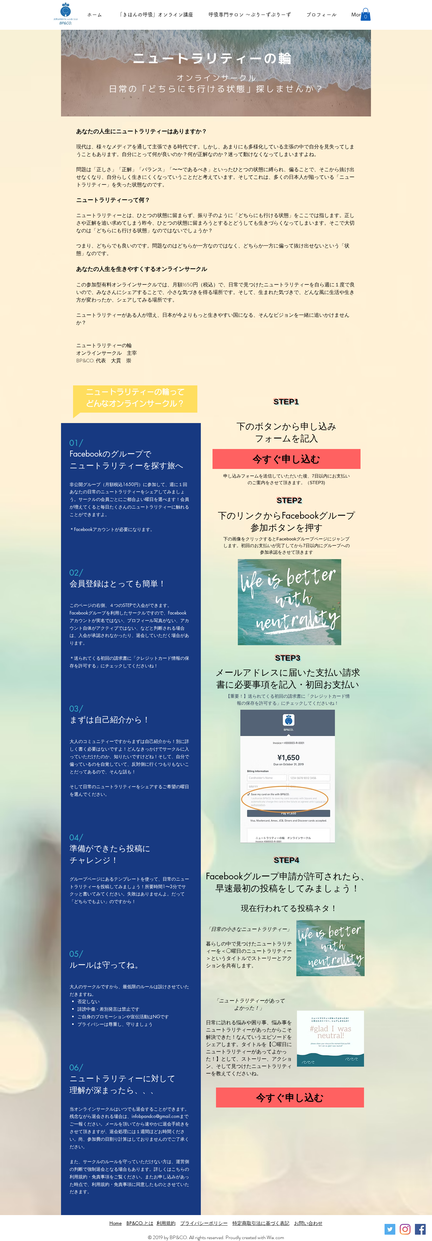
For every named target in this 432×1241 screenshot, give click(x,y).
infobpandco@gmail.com (156, 1116)
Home (115, 1223)
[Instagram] (405, 1229)
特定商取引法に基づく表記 (260, 1223)
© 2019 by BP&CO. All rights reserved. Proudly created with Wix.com (216, 1237)
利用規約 (166, 1223)
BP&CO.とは (140, 1223)
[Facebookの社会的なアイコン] (420, 1229)
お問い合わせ (308, 1223)
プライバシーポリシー (204, 1223)
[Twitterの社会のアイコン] (390, 1229)
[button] (365, 14)
